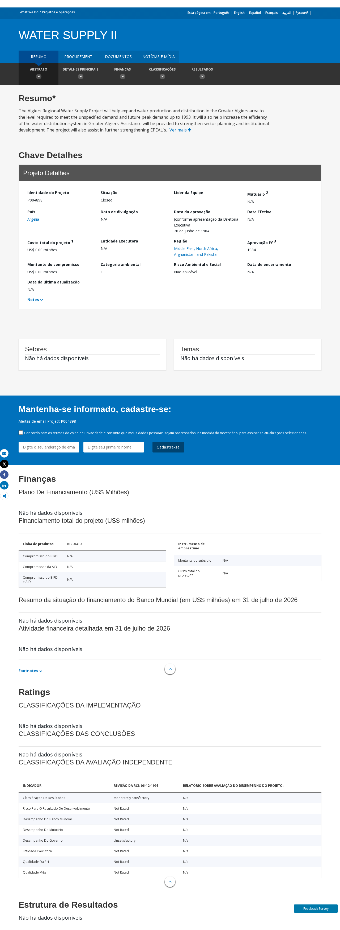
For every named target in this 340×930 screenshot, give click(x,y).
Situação (109, 192)
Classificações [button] (162, 69)
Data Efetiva (259, 211)
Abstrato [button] (38, 69)
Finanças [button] (122, 69)
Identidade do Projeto (48, 192)
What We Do (29, 12)
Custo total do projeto (50, 241)
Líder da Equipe (188, 192)
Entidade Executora (119, 241)
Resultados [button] (202, 69)
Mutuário (257, 193)
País (31, 211)
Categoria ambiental (121, 264)
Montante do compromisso (53, 264)
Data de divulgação (119, 211)
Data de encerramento (269, 264)
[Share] (4, 475)
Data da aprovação (192, 211)
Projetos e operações (58, 12)
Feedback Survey (316, 908)
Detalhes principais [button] (80, 69)
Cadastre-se (168, 447)
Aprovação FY (261, 241)
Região (180, 241)
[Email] (4, 453)
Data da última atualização (53, 282)
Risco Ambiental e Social (197, 264)
